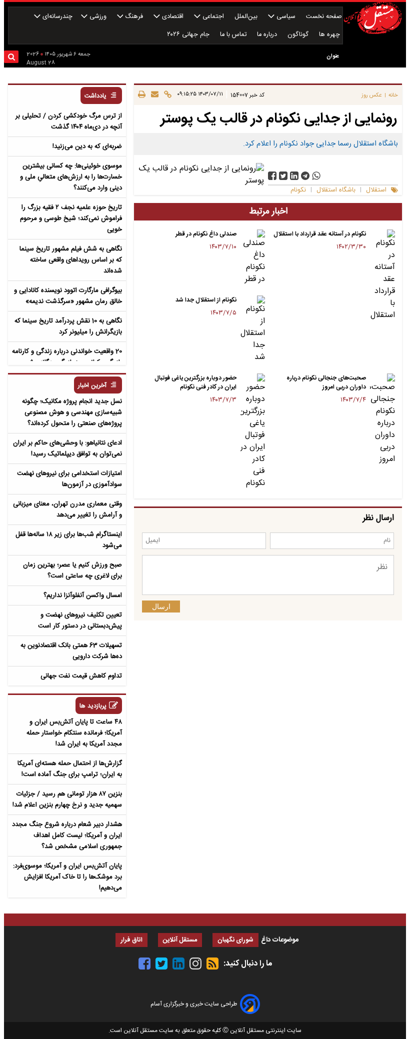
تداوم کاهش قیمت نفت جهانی (81, 676)
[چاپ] (142, 95)
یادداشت (95, 96)
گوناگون (299, 35)
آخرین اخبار (92, 385)
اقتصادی (173, 17)
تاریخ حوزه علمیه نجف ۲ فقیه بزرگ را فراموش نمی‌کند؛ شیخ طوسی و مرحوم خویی (71, 218)
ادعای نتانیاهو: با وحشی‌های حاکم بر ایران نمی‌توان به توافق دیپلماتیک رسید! (67, 449)
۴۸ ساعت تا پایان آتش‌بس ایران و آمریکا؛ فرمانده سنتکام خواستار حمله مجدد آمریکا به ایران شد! (74, 733)
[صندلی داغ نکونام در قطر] (253, 258)
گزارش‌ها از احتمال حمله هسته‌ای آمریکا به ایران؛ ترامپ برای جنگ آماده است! (70, 769)
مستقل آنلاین (180, 940)
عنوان (332, 56)
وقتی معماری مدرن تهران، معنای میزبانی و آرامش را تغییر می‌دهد (67, 509)
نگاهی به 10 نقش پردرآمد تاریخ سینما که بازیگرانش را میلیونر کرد (68, 327)
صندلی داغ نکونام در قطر (206, 234)
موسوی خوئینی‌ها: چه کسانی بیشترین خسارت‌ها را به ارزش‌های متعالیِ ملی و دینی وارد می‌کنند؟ (71, 177)
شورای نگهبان (236, 940)
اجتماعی (213, 17)
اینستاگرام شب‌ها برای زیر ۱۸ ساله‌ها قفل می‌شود (69, 540)
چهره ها (330, 35)
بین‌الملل (247, 17)
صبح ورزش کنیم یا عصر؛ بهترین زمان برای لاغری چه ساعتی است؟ (72, 571)
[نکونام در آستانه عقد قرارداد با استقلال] (382, 276)
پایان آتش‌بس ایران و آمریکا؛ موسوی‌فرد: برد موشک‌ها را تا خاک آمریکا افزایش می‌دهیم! (67, 877)
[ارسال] (153, 95)
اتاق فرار (131, 940)
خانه (393, 95)
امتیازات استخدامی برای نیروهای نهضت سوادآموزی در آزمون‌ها (69, 479)
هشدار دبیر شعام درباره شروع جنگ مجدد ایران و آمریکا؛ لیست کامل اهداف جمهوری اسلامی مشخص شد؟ (67, 835)
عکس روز (372, 95)
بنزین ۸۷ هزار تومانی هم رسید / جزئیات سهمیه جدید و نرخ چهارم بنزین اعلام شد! (67, 799)
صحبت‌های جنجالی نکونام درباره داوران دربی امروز (326, 382)
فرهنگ (134, 17)
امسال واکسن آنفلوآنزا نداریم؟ (83, 595)
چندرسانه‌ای (56, 17)
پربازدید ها (93, 706)
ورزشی (98, 17)
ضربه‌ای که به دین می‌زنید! (87, 146)
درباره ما (268, 35)
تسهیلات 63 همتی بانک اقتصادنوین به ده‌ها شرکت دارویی (71, 651)
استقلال (376, 190)
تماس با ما (234, 35)
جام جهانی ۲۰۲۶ (189, 35)
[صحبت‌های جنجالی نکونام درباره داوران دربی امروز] (382, 420)
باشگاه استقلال (336, 190)
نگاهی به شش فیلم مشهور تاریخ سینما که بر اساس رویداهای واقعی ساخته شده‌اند (71, 260)
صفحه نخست (324, 17)
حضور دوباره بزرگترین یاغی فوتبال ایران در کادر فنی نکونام (195, 382)
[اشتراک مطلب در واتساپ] (316, 176)
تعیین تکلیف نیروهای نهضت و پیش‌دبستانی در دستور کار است (80, 621)
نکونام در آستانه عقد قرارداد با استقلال (320, 234)
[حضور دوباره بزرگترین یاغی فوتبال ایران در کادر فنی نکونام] (253, 432)
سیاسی (286, 17)
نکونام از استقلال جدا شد (206, 300)
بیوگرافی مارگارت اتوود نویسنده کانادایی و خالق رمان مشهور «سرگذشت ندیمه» (68, 296)
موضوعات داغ (279, 940)
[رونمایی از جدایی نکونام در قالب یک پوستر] (305, 175)
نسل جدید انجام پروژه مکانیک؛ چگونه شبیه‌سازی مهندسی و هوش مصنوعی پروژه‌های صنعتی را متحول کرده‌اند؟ (72, 412)
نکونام (298, 190)
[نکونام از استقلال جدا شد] (253, 330)
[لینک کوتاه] (166, 95)
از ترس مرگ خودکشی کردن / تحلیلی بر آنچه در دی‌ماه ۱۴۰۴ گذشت (69, 121)
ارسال (161, 606)
